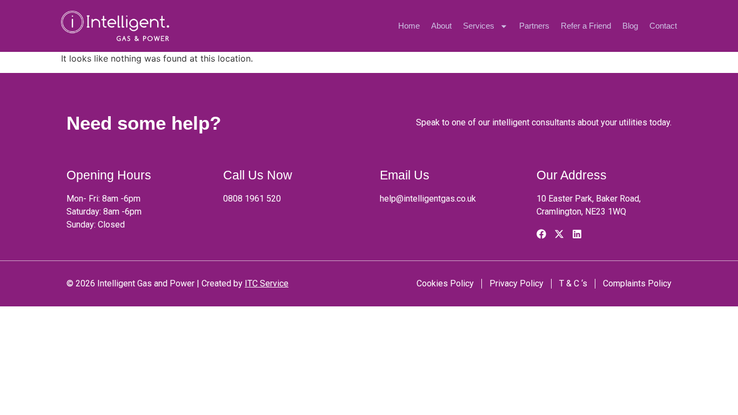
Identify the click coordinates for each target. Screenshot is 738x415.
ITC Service (267, 283)
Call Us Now (257, 175)
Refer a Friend (586, 25)
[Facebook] (541, 234)
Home (409, 25)
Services (478, 25)
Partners (534, 25)
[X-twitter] (559, 234)
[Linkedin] (577, 234)
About (441, 25)
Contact (663, 25)
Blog (630, 25)
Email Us (405, 175)
